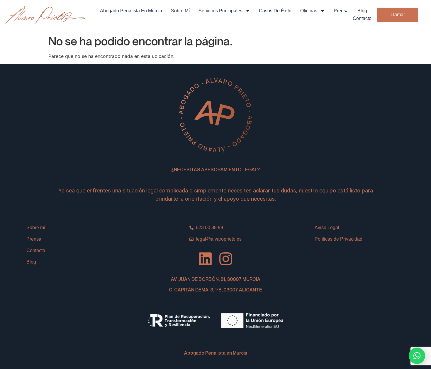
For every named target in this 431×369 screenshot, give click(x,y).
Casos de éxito (275, 10)
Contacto (362, 18)
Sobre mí (180, 10)
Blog (362, 10)
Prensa (341, 10)
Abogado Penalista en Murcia (131, 10)
